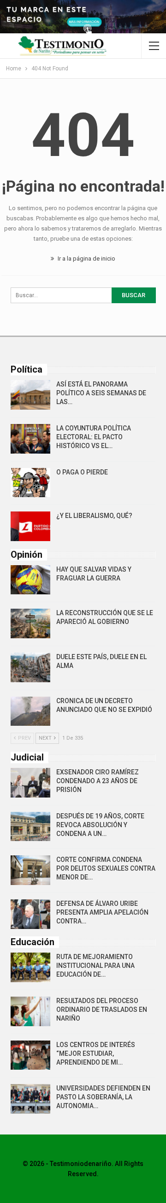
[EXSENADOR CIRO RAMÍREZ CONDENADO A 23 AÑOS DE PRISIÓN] (30, 783)
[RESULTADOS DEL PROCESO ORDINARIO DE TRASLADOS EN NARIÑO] (30, 1011)
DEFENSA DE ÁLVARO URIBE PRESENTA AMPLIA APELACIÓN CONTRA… (102, 912)
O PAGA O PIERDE (82, 472)
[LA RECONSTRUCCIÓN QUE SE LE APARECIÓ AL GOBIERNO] (30, 623)
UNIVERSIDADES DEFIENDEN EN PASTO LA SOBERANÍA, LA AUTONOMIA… (103, 1097)
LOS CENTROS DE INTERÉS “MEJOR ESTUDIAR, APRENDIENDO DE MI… (95, 1053)
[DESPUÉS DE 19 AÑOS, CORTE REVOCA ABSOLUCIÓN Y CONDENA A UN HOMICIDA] (30, 826)
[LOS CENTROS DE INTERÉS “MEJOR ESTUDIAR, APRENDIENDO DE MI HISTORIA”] (30, 1055)
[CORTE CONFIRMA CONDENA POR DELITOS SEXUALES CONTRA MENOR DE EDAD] (30, 870)
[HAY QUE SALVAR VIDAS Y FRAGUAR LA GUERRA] (30, 580)
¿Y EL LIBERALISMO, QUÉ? (94, 515)
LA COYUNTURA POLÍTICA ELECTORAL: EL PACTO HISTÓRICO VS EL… (93, 436)
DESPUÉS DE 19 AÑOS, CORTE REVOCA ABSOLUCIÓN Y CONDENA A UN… (100, 824)
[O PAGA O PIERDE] (30, 483)
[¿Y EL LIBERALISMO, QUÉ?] (30, 526)
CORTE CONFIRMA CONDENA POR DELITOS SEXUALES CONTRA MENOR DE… (105, 868)
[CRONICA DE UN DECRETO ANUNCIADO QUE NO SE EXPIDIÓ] (30, 711)
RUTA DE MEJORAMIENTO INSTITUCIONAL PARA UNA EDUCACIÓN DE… (95, 965)
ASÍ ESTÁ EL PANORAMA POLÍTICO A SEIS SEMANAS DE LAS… (101, 392)
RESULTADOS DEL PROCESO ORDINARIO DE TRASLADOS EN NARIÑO (101, 1009)
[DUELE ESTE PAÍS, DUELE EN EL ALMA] (30, 667)
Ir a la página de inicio (85, 258)
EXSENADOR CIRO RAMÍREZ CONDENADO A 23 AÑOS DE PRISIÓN (97, 780)
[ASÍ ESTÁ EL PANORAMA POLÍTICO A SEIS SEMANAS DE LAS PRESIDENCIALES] (30, 395)
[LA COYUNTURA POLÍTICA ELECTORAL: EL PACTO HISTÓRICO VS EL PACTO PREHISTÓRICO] (30, 439)
